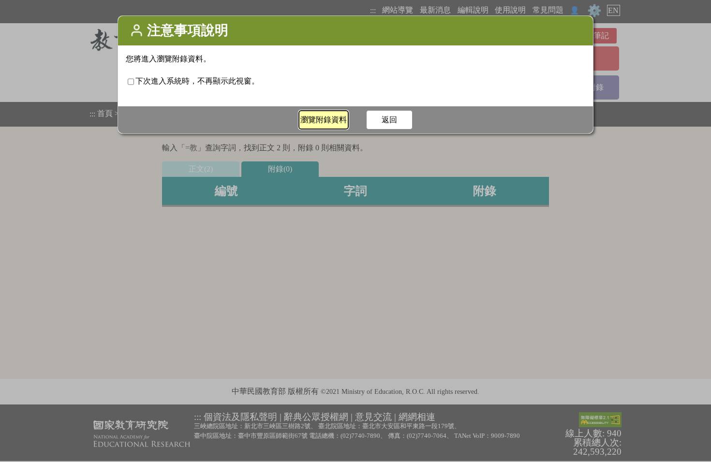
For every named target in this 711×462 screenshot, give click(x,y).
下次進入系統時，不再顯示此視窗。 (197, 81)
